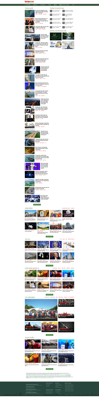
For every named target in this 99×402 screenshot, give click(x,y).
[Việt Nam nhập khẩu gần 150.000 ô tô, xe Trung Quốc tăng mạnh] (32, 37)
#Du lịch (26, 289)
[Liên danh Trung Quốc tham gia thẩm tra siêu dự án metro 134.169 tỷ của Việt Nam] (29, 61)
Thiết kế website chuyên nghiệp (31, 392)
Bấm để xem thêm (37, 204)
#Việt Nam (36, 62)
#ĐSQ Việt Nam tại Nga (66, 208)
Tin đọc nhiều (29, 337)
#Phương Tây (71, 260)
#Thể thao (63, 289)
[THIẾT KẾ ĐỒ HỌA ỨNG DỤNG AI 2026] (56, 36)
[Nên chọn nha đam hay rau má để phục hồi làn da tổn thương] (31, 273)
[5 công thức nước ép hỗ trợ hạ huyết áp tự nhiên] (43, 273)
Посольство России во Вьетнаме (59, 386)
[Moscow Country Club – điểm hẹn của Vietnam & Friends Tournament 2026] (43, 213)
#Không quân (66, 328)
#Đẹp (56, 297)
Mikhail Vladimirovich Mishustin (69, 386)
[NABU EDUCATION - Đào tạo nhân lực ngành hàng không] (56, 44)
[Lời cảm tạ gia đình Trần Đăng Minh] (68, 213)
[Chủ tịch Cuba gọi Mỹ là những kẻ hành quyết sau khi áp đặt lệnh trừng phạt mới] (43, 244)
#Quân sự (40, 47)
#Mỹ (38, 23)
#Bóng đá (67, 289)
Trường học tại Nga (58, 384)
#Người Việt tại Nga (31, 230)
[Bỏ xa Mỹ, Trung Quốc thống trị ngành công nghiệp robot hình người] (32, 198)
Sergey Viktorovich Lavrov (68, 387)
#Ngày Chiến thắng (67, 314)
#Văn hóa (51, 230)
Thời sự (27, 239)
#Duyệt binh (62, 314)
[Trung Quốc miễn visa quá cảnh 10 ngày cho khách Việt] (29, 29)
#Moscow (65, 297)
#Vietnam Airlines (42, 230)
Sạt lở (25, 380)
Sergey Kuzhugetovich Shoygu (69, 388)
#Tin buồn (72, 208)
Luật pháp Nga (48, 384)
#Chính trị (36, 95)
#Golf (38, 230)
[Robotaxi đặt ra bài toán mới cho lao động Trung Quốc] (29, 190)
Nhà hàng (26, 295)
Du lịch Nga (47, 386)
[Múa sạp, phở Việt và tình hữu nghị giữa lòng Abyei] (29, 53)
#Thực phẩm (30, 363)
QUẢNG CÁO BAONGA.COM (58, 30)
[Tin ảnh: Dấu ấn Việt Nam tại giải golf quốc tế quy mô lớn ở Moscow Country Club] (31, 213)
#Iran (36, 23)
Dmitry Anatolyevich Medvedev (69, 385)
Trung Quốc (29, 8)
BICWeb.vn (37, 393)
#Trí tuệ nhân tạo (43, 86)
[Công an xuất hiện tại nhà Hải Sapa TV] (31, 244)
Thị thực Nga (48, 385)
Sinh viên (26, 371)
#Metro (44, 62)
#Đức (64, 363)
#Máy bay (62, 328)
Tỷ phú (26, 398)
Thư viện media (30, 297)
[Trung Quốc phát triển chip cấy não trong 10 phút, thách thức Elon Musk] (29, 142)
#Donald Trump (52, 260)
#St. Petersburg (71, 297)
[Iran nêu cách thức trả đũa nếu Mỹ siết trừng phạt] (68, 244)
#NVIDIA (42, 118)
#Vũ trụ (44, 78)
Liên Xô (26, 237)
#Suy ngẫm (42, 289)
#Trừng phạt (66, 260)
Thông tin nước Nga (57, 8)
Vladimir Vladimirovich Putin (69, 384)
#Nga (39, 95)
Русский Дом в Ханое (59, 387)
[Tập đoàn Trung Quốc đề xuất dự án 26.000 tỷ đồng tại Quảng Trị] (32, 134)
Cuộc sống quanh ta (32, 268)
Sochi (25, 370)
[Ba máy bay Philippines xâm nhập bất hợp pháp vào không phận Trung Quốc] (29, 13)
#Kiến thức (34, 363)
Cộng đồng (29, 208)
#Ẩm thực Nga (52, 297)
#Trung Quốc (41, 23)
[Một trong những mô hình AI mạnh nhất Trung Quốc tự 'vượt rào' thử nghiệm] (32, 166)
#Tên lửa (41, 78)
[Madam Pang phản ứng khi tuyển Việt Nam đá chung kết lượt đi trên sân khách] (56, 273)
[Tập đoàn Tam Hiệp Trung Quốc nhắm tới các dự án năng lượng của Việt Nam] (29, 182)
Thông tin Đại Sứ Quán (49, 389)
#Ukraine (44, 260)
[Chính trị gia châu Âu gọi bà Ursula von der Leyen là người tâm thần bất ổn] (56, 244)
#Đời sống (38, 289)
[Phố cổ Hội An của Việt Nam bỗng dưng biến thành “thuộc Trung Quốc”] (29, 150)
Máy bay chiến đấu (27, 267)
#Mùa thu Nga (60, 297)
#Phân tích (43, 363)
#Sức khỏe (26, 363)
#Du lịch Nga (47, 297)
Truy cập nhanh (57, 389)
